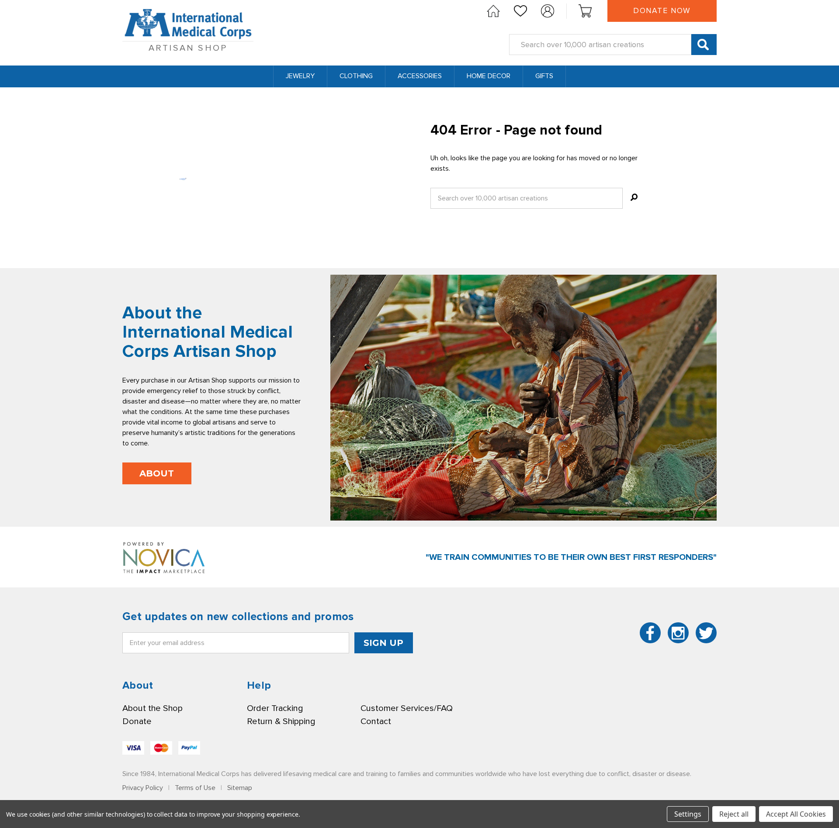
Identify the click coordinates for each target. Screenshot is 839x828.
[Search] (704, 44)
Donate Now (662, 10)
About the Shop (152, 708)
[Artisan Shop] (493, 11)
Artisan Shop (188, 48)
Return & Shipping (281, 721)
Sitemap (239, 787)
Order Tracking (275, 708)
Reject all (734, 814)
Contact (376, 721)
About (156, 473)
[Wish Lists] (520, 11)
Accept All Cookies (796, 814)
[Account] (547, 11)
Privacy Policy (142, 787)
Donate (137, 721)
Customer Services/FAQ (407, 708)
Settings (687, 814)
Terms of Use (195, 787)
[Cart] (585, 11)
